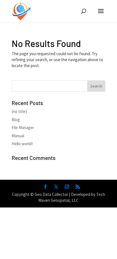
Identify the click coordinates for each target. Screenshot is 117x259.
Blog (16, 119)
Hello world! (22, 143)
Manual (18, 135)
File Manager (23, 127)
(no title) (19, 111)
